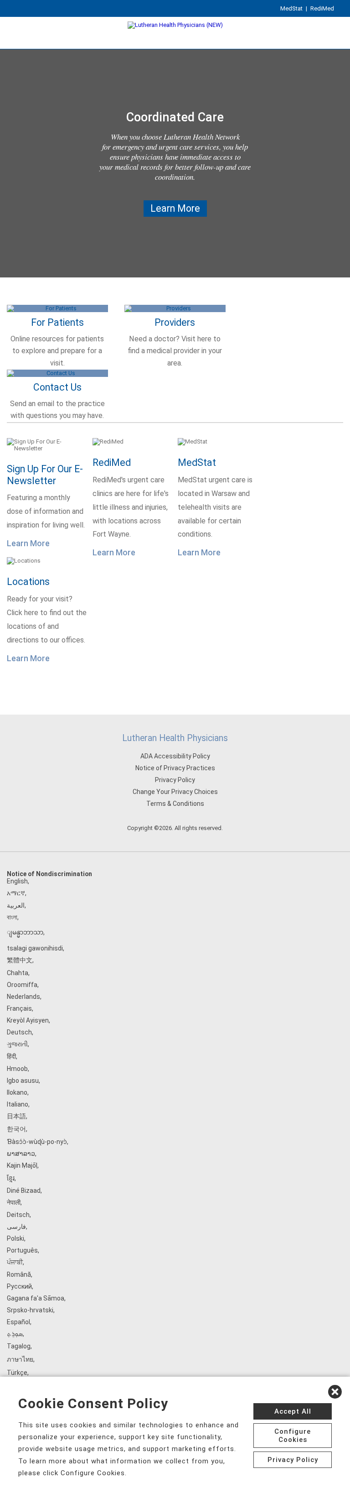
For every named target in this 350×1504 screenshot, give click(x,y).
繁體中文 (19, 960)
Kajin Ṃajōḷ (22, 1165)
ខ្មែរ (11, 1178)
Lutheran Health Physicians (175, 738)
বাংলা (12, 917)
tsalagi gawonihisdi (35, 948)
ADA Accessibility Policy (175, 756)
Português (22, 1250)
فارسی (16, 1226)
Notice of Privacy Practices (175, 768)
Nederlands (23, 996)
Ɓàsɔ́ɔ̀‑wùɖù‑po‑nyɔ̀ (37, 1141)
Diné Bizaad (24, 1190)
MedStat (291, 8)
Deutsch (19, 1032)
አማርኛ (16, 893)
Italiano (17, 1104)
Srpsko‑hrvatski (30, 1310)
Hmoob (17, 1068)
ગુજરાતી (17, 1044)
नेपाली (14, 1202)
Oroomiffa (22, 984)
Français (19, 1008)
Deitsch (18, 1214)
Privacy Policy (175, 779)
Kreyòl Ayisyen (28, 1020)
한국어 (16, 1129)
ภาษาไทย (20, 1359)
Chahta (17, 973)
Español (18, 1322)
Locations (28, 581)
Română (19, 1274)
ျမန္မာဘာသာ (25, 932)
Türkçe (17, 1372)
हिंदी (11, 1056)
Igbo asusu (23, 1080)
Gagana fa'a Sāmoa (35, 1298)
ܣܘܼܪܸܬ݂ (15, 1333)
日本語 (16, 1116)
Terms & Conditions (175, 803)
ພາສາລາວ (21, 1153)
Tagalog (19, 1346)
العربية (16, 905)
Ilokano (17, 1092)
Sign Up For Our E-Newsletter (45, 474)
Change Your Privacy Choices (175, 791)
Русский (19, 1286)
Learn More (175, 208)
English (17, 881)
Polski (15, 1238)
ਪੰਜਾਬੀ (15, 1262)
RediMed (322, 8)
